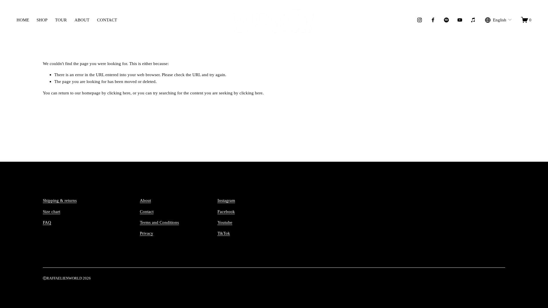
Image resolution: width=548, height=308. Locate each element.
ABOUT (81, 19)
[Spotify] (446, 20)
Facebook (226, 211)
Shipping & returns (60, 200)
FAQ (47, 222)
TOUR (61, 19)
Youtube (224, 222)
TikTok (223, 233)
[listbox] (498, 20)
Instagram (226, 200)
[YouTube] (460, 20)
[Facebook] (433, 20)
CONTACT (107, 19)
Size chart (51, 211)
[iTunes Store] (473, 20)
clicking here (118, 92)
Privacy (146, 233)
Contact (147, 211)
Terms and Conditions (159, 222)
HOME (23, 19)
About (145, 200)
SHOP (42, 19)
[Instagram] (419, 20)
